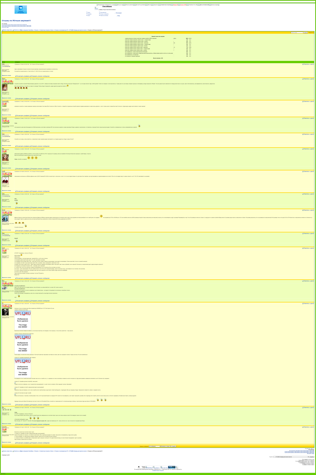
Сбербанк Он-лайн (193, 4)
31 (17, 25)
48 (12, 26)
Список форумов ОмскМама (26, 30)
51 (17, 26)
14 (17, 24)
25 (8, 25)
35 (23, 25)
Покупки (36, 30)
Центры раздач (214, 4)
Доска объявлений (204, 4)
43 (5, 26)
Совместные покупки (166, 4)
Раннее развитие (129, 4)
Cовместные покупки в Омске (46, 30)
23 (5, 25)
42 (3, 26)
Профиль (89, 13)
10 (11, 24)
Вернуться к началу (6, 75)
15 (18, 24)
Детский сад (139, 4)
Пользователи (103, 12)
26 (9, 25)
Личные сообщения (104, 13)
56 (24, 26)
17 (21, 24)
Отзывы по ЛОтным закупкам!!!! (16, 21)
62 (3, 27)
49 (14, 26)
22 (3, 25)
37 (26, 25)
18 (23, 24)
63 (5, 27)
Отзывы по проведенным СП (61, 30)
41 (2, 26)
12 (14, 24)
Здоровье (156, 4)
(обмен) (143, 4)
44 (6, 26)
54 (21, 26)
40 (30, 25)
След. (7, 27)
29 (14, 25)
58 (27, 26)
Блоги (89, 15)
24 (6, 25)
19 (24, 24)
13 (15, 24)
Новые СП (175, 4)
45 (8, 26)
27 (11, 25)
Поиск (89, 12)
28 (12, 25)
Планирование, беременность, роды (106, 4)
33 (20, 25)
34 (21, 25)
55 (23, 26)
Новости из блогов (104, 15)
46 (9, 26)
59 (29, 26)
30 (15, 25)
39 (29, 25)
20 (313, 450)
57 (26, 26)
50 (15, 26)
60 (30, 26)
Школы (149, 4)
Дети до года (120, 4)
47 (11, 26)
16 (20, 24)
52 (18, 26)
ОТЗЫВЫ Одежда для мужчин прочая (77, 30)
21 (2, 25)
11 (12, 24)
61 (2, 27)
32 (18, 25)
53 (20, 26)
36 (24, 25)
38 (27, 25)
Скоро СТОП (183, 4)
